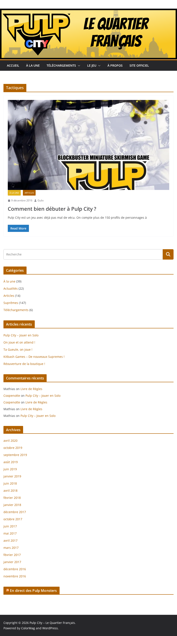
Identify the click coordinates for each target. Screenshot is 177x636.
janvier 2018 (12, 505)
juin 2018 (10, 483)
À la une (33, 65)
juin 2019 (10, 469)
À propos (115, 65)
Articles (29, 192)
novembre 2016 (14, 576)
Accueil (13, 65)
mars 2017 (11, 548)
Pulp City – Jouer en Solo (20, 335)
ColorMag (28, 628)
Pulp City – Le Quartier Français (52, 623)
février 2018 (12, 498)
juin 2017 (10, 526)
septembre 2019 (15, 455)
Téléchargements (61, 65)
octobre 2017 (12, 519)
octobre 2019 (12, 448)
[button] (78, 66)
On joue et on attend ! (19, 342)
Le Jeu (91, 65)
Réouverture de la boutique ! (24, 364)
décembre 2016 (14, 569)
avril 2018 (10, 490)
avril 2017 (10, 540)
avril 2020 (10, 440)
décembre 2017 (14, 512)
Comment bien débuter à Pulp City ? (52, 208)
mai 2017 (10, 533)
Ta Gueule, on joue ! (17, 349)
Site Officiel (139, 65)
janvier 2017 (12, 562)
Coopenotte (11, 395)
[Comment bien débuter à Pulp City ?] (88, 145)
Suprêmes (10, 303)
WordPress (50, 628)
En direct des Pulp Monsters (33, 590)
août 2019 (10, 462)
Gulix (41, 200)
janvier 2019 (12, 476)
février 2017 (12, 555)
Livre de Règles (31, 389)
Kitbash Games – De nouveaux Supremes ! (34, 357)
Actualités (10, 288)
